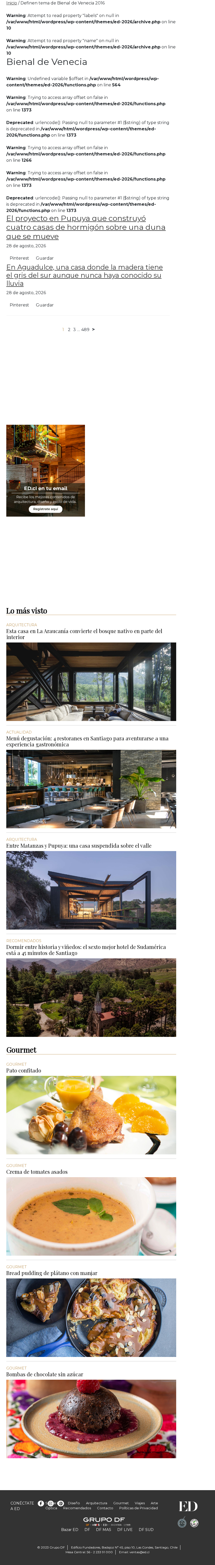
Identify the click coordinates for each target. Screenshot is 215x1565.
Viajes (140, 1503)
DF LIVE (125, 1529)
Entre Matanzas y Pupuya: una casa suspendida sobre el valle (79, 845)
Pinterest (19, 258)
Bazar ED (69, 1529)
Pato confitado (23, 1070)
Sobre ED (53, 1503)
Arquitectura (96, 1503)
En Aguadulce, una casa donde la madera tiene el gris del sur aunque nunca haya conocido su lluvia (84, 275)
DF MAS (103, 1529)
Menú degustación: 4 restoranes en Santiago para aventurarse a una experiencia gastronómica (87, 741)
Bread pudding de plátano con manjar (51, 1273)
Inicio (11, 3)
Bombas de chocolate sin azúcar (44, 1374)
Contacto (105, 1508)
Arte (154, 1503)
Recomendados (77, 1508)
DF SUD (146, 1529)
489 (85, 329)
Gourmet (121, 1503)
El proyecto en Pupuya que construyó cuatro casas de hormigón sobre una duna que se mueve (86, 227)
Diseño (74, 1503)
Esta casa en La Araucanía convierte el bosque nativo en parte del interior (84, 634)
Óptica (51, 1508)
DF (87, 1529)
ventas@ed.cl (139, 1552)
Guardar (45, 258)
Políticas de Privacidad (138, 1508)
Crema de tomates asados (37, 1172)
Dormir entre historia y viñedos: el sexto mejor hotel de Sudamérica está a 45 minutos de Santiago (86, 950)
